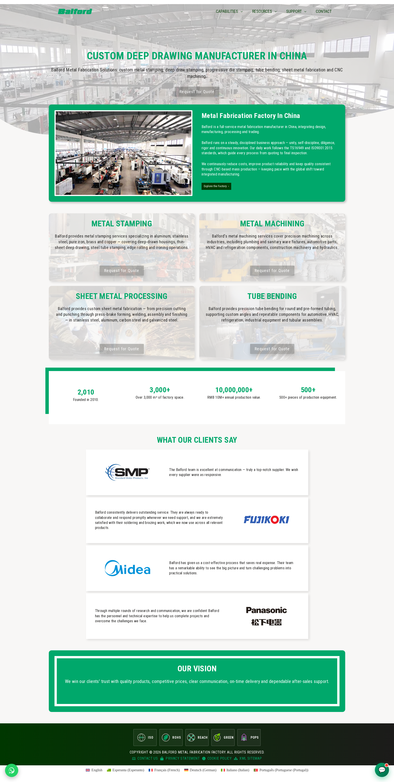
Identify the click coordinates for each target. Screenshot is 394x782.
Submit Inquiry (141, 446)
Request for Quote (196, 91)
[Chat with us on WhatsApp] (11, 770)
